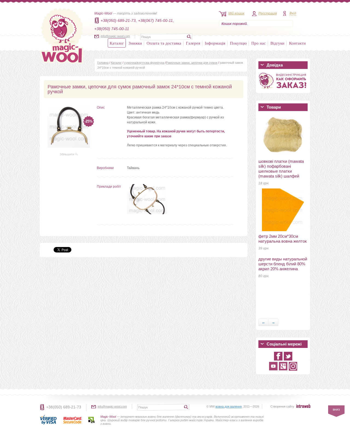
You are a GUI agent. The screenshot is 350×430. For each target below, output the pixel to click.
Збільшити (67, 154)
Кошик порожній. (234, 24)
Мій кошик (236, 13)
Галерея (193, 43)
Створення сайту (282, 406)
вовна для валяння (228, 406)
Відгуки (277, 43)
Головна (103, 62)
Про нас (258, 43)
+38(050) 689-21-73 (63, 407)
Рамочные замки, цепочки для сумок (191, 62)
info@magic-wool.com (115, 36)
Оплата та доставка (164, 43)
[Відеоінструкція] (283, 90)
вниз (336, 409)
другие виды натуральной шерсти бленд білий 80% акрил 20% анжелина (282, 264)
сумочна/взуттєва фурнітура (144, 62)
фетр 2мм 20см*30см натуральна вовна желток (282, 238)
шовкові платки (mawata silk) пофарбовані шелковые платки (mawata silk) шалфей (281, 168)
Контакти (297, 43)
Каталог (117, 43)
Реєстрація (267, 13)
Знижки (135, 43)
